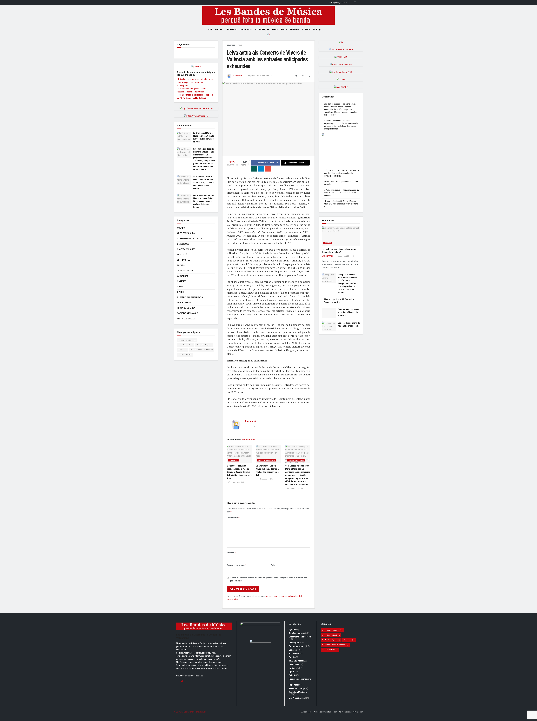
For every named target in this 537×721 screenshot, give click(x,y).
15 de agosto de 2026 (295, 488)
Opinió (275, 29)
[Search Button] (328, 29)
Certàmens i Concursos (189, 239)
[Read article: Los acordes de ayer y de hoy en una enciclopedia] (329, 327)
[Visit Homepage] (268, 15)
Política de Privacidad (322, 712)
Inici (210, 29)
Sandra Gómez (184, 354)
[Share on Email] (268, 169)
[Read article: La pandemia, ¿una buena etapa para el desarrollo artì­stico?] (341, 236)
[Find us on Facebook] (351, 2)
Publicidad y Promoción (353, 712)
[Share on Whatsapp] (254, 169)
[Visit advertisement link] (268, 37)
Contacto (337, 712)
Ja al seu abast (185, 271)
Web (273, 565)
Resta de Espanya (186, 308)
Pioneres (182, 350)
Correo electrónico (236, 565)
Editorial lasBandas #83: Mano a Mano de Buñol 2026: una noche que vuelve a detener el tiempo (204, 201)
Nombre (231, 552)
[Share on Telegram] (261, 169)
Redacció (237, 76)
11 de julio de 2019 (253, 76)
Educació (182, 255)
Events (284, 29)
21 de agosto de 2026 (236, 482)
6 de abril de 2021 (343, 256)
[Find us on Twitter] (355, 2)
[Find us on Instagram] (358, 2)
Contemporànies (186, 249)
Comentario (233, 517)
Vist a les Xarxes (186, 319)
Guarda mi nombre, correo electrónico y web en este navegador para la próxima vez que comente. (268, 579)
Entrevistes (232, 29)
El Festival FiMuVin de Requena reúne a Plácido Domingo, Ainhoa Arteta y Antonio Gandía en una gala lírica (239, 472)
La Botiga (317, 29)
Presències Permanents (190, 297)
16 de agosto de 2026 (265, 479)
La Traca (306, 29)
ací (204, 98)
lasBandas (294, 29)
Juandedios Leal (185, 345)
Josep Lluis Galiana (187, 340)
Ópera (180, 286)
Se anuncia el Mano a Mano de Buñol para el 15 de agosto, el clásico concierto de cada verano (203, 182)
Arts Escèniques (262, 29)
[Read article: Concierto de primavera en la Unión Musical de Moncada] (329, 313)
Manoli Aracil (327, 256)
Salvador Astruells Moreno (201, 350)
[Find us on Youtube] (362, 2)
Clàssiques (233, 460)
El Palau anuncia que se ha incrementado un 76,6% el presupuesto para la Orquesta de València (341, 193)
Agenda (181, 228)
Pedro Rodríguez (204, 345)
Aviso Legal (306, 712)
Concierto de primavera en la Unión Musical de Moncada (348, 312)
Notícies (218, 29)
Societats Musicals (266, 460)
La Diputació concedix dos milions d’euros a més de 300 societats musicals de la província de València (341, 173)
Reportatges (246, 29)
